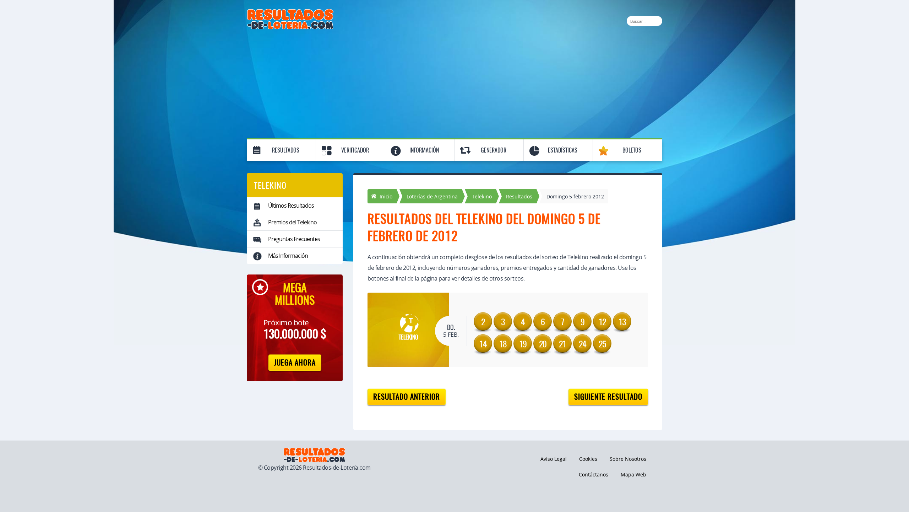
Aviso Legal (553, 458)
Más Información (288, 256)
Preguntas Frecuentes (294, 239)
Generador (493, 150)
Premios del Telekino (292, 222)
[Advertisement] (454, 82)
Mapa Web (633, 474)
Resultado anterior (406, 396)
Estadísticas (562, 150)
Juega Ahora (295, 362)
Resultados (285, 150)
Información (424, 150)
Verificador (355, 150)
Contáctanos (593, 474)
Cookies (588, 458)
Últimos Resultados (291, 205)
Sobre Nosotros (628, 458)
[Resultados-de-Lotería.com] (290, 13)
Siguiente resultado (608, 396)
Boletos (631, 150)
